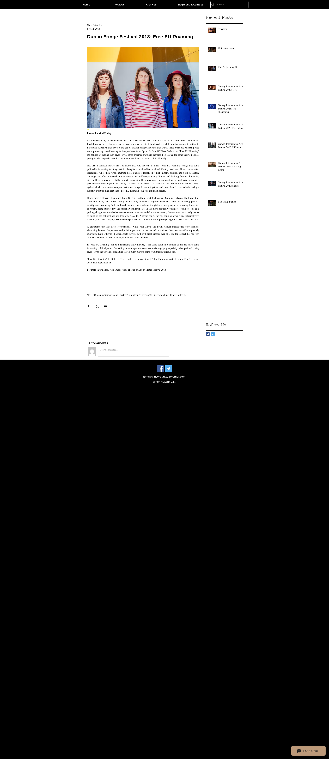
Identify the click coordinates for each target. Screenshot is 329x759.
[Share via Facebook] (88, 306)
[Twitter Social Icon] (168, 368)
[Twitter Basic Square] (213, 334)
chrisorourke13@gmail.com (168, 376)
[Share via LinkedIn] (105, 306)
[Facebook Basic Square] (208, 334)
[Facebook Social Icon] (160, 368)
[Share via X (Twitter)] (97, 306)
